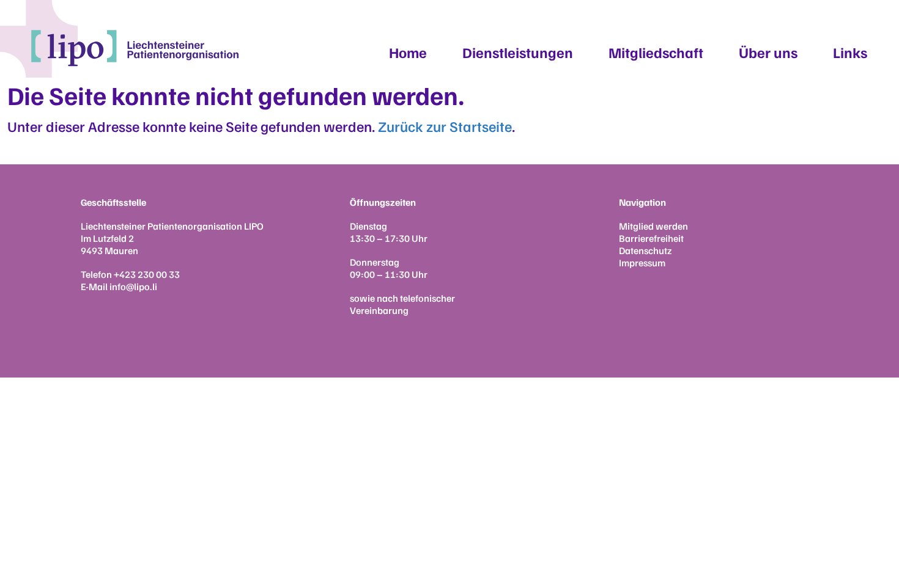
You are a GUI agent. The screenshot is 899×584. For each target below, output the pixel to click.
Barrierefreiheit (651, 238)
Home (408, 52)
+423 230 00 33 (147, 274)
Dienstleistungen (517, 52)
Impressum (642, 263)
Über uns (768, 52)
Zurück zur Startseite (445, 126)
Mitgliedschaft (656, 52)
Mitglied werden (653, 226)
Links (850, 52)
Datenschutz (645, 250)
